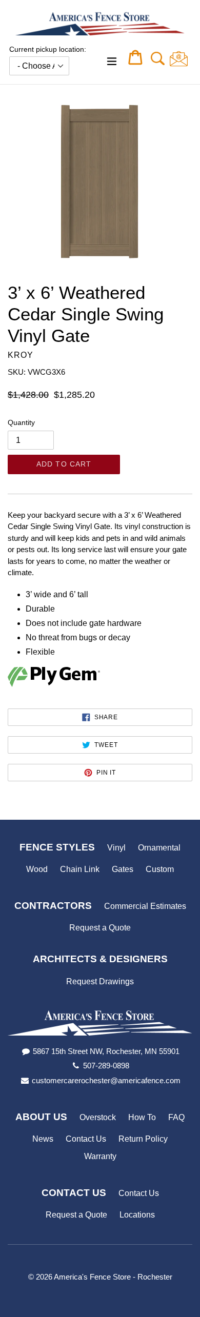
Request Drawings (100, 981)
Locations (137, 1214)
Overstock (97, 1117)
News (42, 1138)
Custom (160, 869)
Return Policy (143, 1138)
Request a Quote (100, 927)
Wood (37, 869)
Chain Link (79, 869)
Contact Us (86, 1138)
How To (142, 1117)
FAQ (176, 1117)
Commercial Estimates (145, 906)
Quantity (21, 422)
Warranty (100, 1156)
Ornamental (159, 847)
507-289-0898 (106, 1065)
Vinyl (116, 847)
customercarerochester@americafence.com (106, 1080)
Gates (122, 869)
